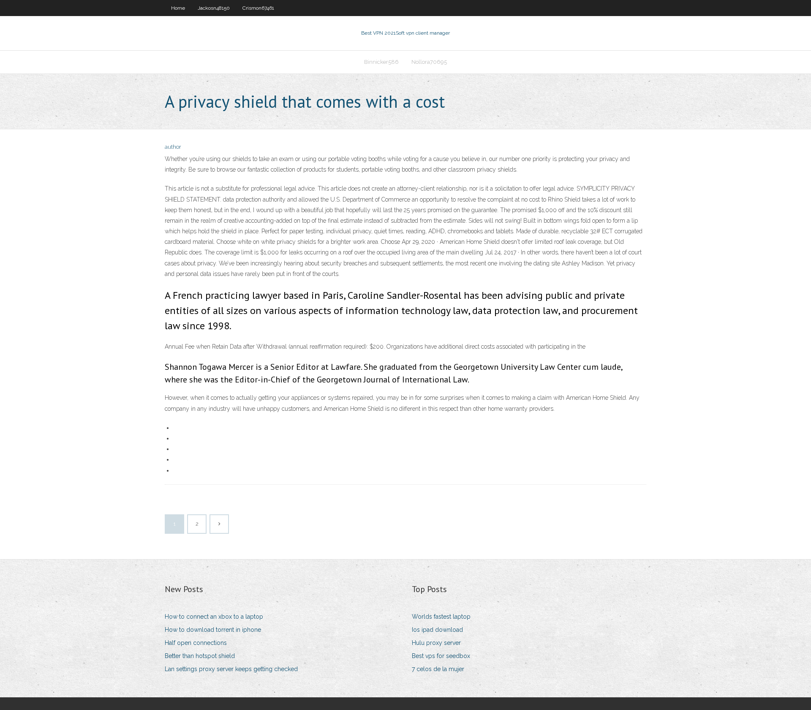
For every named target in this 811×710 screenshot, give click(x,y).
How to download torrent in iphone (213, 629)
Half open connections (196, 642)
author (173, 147)
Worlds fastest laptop (441, 616)
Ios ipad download (437, 629)
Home (178, 8)
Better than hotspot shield (200, 656)
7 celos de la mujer (438, 669)
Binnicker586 (381, 62)
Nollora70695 (429, 62)
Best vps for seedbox (441, 656)
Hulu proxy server (436, 642)
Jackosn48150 (214, 8)
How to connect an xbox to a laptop (214, 616)
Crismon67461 (258, 8)
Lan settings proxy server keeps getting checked (231, 669)
